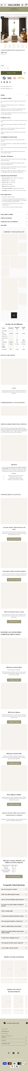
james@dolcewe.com (5, 1031)
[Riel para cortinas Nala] (14, 737)
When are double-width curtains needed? (11, 926)
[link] (14, 9)
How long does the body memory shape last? (12, 942)
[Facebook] (1, 82)
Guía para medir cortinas (14, 876)
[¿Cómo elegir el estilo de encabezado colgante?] (14, 555)
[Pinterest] (7, 82)
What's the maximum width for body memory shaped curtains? (12, 932)
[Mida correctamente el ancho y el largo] (14, 595)
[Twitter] (4, 82)
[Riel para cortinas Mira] (14, 651)
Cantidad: (2, 65)
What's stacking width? (7, 911)
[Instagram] (13, 1053)
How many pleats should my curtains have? (12, 921)
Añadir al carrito (11, 72)
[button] (4, 54)
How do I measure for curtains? (9, 889)
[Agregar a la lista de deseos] (25, 73)
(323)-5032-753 (9, 1035)
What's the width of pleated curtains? (10, 894)
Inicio (1, 14)
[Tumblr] (10, 82)
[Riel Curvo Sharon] (14, 696)
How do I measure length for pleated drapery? (12, 899)
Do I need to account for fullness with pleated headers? (12, 905)
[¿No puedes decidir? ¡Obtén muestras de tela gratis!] (14, 511)
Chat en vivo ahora (4, 1033)
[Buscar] (5, 5)
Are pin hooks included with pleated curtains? (12, 916)
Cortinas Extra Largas (7, 14)
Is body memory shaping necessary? (10, 937)
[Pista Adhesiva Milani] (14, 778)
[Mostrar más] (14, 315)
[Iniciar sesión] (22, 5)
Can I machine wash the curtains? (9, 948)
